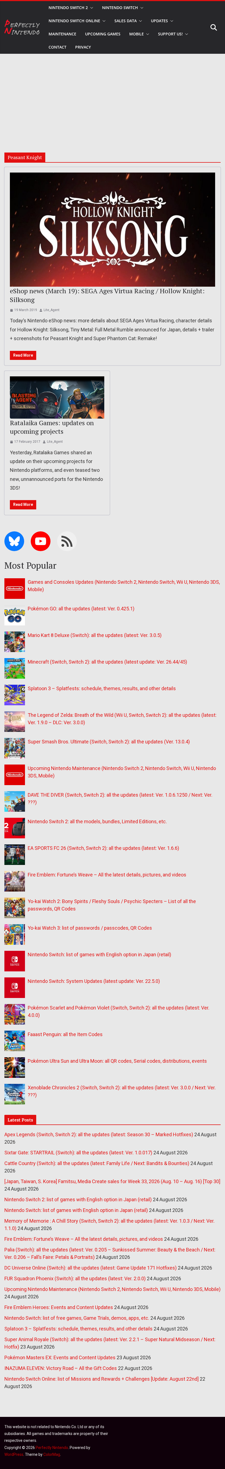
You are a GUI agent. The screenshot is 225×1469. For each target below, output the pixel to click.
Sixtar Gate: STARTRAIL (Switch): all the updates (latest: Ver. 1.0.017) (78, 1152)
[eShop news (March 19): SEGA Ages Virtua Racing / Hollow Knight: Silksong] (112, 230)
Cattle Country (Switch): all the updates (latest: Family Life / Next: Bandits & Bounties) (96, 1163)
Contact (57, 47)
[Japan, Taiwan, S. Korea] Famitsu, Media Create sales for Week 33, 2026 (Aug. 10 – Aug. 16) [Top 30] (112, 1181)
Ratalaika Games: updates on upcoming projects (52, 427)
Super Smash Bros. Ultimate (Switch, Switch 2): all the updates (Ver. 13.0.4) (109, 742)
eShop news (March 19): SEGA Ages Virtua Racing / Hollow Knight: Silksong (107, 295)
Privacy (83, 47)
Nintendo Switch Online (74, 20)
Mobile (136, 33)
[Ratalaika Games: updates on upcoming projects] (57, 397)
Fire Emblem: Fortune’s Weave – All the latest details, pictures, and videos (107, 875)
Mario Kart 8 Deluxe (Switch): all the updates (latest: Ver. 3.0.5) (95, 635)
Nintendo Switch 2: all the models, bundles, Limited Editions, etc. (97, 821)
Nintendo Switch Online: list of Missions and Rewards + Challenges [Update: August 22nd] (101, 1379)
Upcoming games (102, 33)
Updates (159, 20)
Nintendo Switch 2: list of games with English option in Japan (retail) (78, 1199)
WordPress (13, 1454)
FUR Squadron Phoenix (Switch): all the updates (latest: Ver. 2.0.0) (75, 1278)
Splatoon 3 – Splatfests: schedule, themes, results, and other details (102, 688)
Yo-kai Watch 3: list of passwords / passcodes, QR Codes (90, 928)
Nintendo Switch (120, 7)
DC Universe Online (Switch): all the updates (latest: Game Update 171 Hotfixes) (90, 1268)
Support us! (170, 33)
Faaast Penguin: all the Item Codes (65, 1034)
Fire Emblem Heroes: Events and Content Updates (58, 1307)
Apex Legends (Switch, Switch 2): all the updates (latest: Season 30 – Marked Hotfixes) (98, 1134)
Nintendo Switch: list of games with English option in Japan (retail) (99, 954)
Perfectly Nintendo (52, 1447)
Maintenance (62, 33)
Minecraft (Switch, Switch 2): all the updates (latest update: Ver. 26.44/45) (107, 662)
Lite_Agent (52, 310)
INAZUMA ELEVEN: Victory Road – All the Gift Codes (60, 1368)
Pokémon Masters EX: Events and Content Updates (60, 1357)
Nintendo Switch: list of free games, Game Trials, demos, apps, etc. (76, 1318)
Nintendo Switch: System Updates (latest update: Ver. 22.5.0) (94, 981)
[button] (90, 8)
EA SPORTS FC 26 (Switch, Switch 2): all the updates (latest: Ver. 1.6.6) (103, 848)
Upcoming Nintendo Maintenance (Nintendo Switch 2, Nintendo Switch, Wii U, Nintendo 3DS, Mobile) (112, 1289)
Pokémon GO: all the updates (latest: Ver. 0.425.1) (81, 608)
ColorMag (51, 1454)
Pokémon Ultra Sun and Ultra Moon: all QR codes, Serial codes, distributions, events (117, 1061)
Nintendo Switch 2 (68, 7)
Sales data (125, 20)
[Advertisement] (112, 95)
